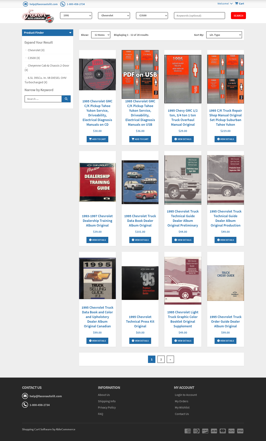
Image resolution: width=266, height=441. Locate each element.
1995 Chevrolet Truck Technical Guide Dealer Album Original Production (225, 218)
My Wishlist (182, 407)
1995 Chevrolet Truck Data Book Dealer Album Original (140, 221)
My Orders (181, 401)
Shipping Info (107, 401)
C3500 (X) (34, 58)
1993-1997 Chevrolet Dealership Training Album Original (97, 221)
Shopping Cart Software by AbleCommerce (48, 429)
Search (238, 15)
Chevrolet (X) (36, 50)
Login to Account (186, 395)
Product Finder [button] (34, 32)
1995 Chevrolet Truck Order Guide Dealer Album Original (225, 321)
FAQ (100, 414)
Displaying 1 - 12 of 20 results (131, 35)
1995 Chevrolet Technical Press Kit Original (140, 321)
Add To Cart (99, 139)
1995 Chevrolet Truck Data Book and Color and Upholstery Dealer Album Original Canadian (97, 316)
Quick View (97, 74)
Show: (85, 35)
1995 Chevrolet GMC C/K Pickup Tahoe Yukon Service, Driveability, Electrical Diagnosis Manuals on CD (97, 113)
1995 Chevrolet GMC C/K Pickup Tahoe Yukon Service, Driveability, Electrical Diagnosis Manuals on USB (140, 113)
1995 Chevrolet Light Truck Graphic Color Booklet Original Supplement (182, 319)
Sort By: (199, 35)
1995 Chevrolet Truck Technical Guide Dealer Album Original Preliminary (183, 218)
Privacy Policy (107, 407)
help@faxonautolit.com (44, 4)
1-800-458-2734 (76, 4)
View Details (184, 139)
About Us (104, 395)
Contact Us (182, 414)
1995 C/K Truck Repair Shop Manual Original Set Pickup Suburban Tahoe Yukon (225, 117)
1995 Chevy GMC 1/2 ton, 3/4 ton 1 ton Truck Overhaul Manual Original (183, 117)
